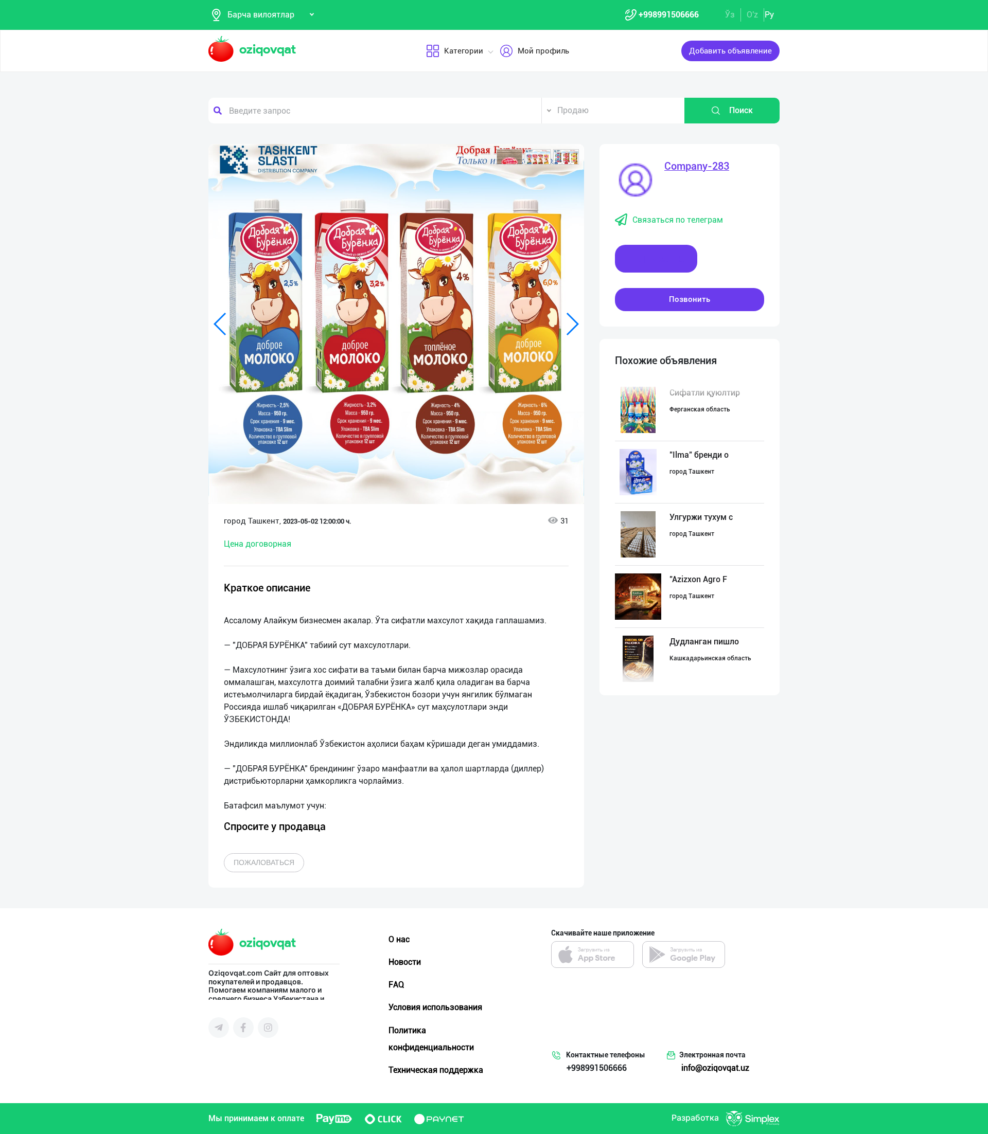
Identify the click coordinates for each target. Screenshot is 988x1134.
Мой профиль (543, 51)
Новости (405, 962)
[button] (509, 157)
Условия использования (435, 1007)
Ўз (730, 15)
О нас (399, 939)
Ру (769, 15)
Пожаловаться (264, 862)
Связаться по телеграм (677, 220)
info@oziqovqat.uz (715, 1068)
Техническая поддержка (436, 1070)
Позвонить (689, 299)
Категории (463, 51)
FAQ (396, 984)
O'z (752, 15)
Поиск (741, 110)
